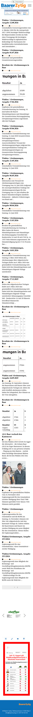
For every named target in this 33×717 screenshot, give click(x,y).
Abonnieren (19, 2)
